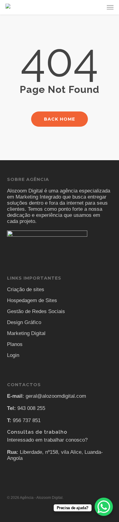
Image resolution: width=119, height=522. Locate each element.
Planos (15, 344)
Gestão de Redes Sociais (36, 311)
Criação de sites (25, 289)
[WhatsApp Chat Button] (104, 507)
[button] (110, 7)
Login (13, 355)
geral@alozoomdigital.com (56, 396)
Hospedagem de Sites (32, 300)
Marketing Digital (26, 333)
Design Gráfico (24, 322)
